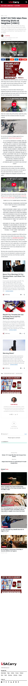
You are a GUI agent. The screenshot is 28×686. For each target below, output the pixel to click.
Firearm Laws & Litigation (7, 505)
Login (25, 434)
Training (4, 546)
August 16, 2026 (4, 552)
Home (2, 15)
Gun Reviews (4, 526)
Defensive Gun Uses (6, 483)
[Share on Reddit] (12, 59)
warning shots (19, 373)
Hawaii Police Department (15, 138)
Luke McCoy (7, 35)
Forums (16, 673)
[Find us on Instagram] (6, 682)
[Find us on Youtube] (1, 682)
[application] (14, 126)
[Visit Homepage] (14, 2)
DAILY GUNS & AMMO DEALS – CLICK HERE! (10, 5)
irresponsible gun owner (9, 373)
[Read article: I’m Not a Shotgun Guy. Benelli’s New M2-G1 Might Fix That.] (14, 521)
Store (2, 675)
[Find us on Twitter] (8, 682)
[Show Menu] (1, 2)
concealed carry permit (18, 238)
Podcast (21, 673)
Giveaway (10, 675)
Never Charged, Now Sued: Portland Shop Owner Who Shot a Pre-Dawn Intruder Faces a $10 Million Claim (13, 488)
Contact (20, 675)
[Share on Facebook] (3, 59)
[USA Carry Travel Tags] (14, 70)
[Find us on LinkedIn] (11, 682)
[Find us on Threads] (18, 682)
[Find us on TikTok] (13, 682)
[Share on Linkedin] (16, 59)
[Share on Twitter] (8, 59)
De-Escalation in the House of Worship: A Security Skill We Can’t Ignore (12, 550)
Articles (5, 15)
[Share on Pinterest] (21, 59)
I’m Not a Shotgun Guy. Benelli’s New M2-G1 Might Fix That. (12, 530)
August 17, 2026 (4, 491)
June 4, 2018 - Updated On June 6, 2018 (10, 37)
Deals (6, 675)
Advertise (15, 675)
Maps (8, 673)
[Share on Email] (25, 59)
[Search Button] (26, 2)
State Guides (3, 673)
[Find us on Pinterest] (15, 682)
